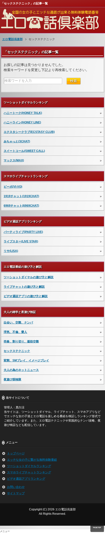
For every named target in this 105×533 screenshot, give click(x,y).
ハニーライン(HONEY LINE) (22, 122)
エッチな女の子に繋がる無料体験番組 (32, 459)
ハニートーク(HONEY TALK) (23, 113)
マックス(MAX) (14, 160)
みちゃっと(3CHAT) (17, 141)
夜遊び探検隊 (12, 379)
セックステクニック (17, 351)
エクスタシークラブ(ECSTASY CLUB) (29, 132)
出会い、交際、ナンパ (18, 322)
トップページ (16, 453)
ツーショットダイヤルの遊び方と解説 (28, 277)
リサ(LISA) (11, 251)
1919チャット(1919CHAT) (21, 196)
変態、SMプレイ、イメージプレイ (26, 360)
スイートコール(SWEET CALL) (24, 151)
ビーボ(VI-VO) (13, 186)
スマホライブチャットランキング (29, 472)
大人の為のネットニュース (21, 370)
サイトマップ (16, 493)
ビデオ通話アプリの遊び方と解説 (26, 296)
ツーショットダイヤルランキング (29, 466)
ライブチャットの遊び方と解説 (24, 286)
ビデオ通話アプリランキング (26, 478)
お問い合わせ (16, 487)
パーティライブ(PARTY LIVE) (23, 232)
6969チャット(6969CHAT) (21, 205)
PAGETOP (97, 527)
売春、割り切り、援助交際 (21, 341)
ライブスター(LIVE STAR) (21, 241)
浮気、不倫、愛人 (15, 332)
